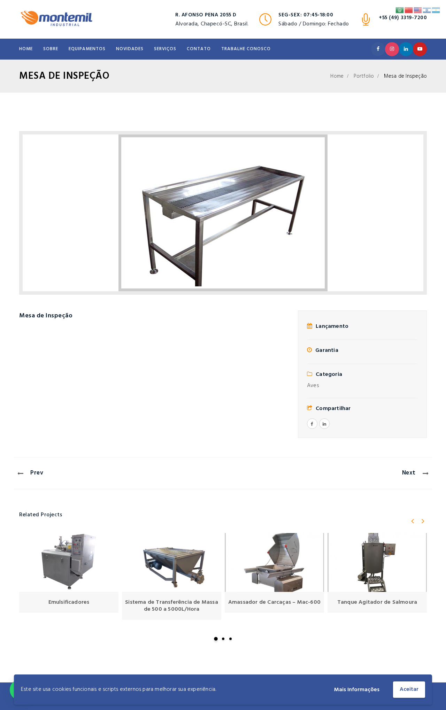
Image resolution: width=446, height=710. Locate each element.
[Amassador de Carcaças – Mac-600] (171, 562)
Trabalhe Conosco (246, 49)
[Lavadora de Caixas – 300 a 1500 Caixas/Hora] (377, 562)
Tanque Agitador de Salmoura (274, 602)
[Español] (436, 10)
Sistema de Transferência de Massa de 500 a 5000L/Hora (68, 606)
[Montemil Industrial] (56, 19)
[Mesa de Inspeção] (223, 212)
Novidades (130, 49)
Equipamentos (87, 49)
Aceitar (409, 689)
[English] (418, 10)
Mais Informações (356, 689)
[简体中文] (409, 10)
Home (26, 49)
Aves (313, 385)
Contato (199, 49)
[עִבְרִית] (427, 10)
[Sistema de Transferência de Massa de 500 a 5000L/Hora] (68, 562)
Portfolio (364, 76)
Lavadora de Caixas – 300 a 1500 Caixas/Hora (377, 606)
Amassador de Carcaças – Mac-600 (171, 602)
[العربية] (400, 10)
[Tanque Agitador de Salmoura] (274, 562)
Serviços (165, 49)
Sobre (50, 49)
